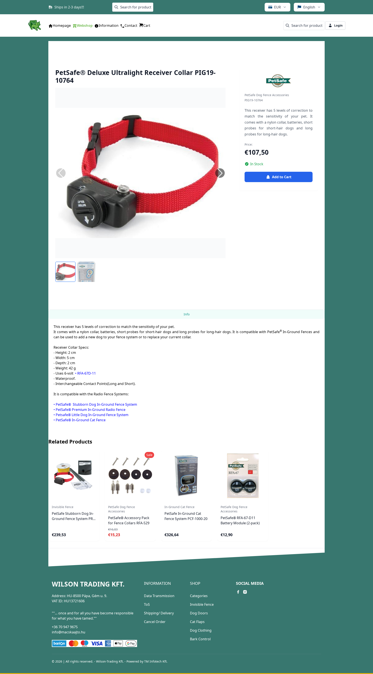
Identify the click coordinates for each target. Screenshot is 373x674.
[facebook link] (238, 592)
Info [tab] (187, 314)
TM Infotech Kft (155, 661)
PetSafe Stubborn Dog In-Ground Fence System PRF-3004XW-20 (74, 518)
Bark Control (200, 639)
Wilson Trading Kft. (88, 584)
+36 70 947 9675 (65, 627)
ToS (147, 604)
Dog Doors (199, 613)
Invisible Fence (202, 604)
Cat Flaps (197, 621)
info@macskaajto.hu (68, 632)
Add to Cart (281, 177)
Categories (199, 595)
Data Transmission (159, 595)
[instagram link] (245, 592)
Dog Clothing (201, 630)
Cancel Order (155, 621)
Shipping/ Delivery (159, 613)
